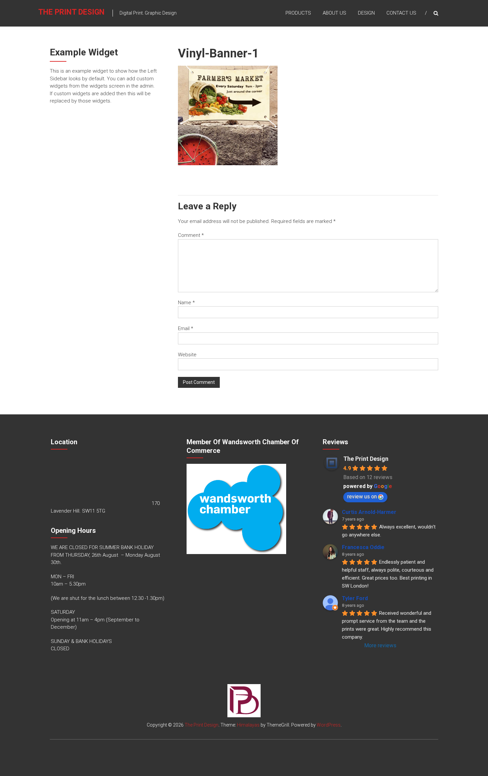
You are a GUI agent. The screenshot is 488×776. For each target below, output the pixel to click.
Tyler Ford (355, 598)
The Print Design (71, 12)
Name (186, 303)
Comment (191, 235)
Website (187, 355)
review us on (362, 496)
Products (298, 13)
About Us (334, 13)
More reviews (380, 645)
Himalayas (248, 725)
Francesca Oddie (363, 547)
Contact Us (401, 13)
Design (366, 13)
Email (185, 328)
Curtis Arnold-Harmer (369, 512)
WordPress (329, 725)
